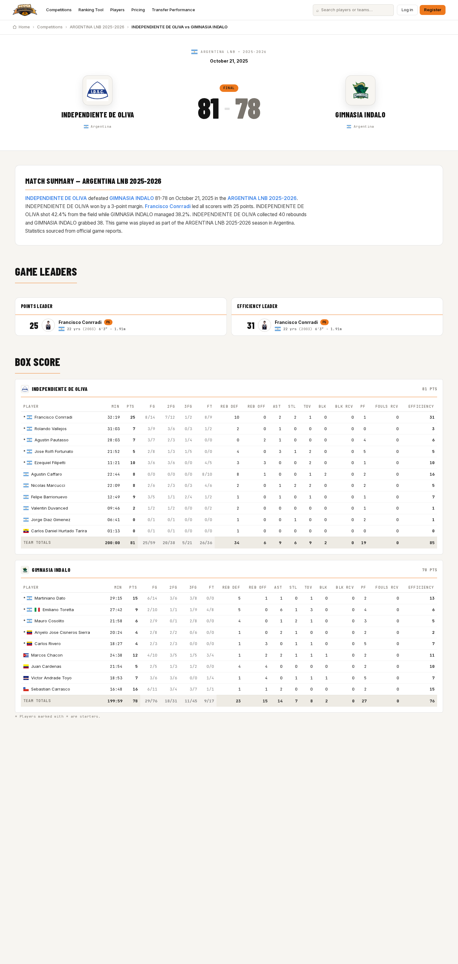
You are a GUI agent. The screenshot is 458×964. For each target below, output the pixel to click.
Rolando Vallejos (51, 428)
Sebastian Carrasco (50, 688)
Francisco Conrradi (168, 206)
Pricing (138, 9)
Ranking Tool (91, 9)
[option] (131, 325)
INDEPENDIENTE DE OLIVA (97, 114)
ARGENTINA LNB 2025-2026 (97, 26)
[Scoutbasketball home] (24, 10)
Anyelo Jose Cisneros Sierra (62, 632)
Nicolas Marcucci (48, 485)
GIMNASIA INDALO (360, 114)
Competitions (59, 9)
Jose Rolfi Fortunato (54, 451)
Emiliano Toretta (58, 609)
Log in (407, 9)
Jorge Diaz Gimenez (50, 519)
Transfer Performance (173, 9)
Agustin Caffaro (46, 474)
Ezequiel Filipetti (50, 462)
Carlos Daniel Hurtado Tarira (59, 530)
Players (117, 9)
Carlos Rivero (48, 643)
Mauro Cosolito (49, 620)
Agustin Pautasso (52, 439)
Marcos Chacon (47, 655)
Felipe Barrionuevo (49, 496)
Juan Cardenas (46, 666)
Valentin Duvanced (49, 508)
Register (432, 9)
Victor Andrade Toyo (51, 677)
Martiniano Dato (50, 598)
